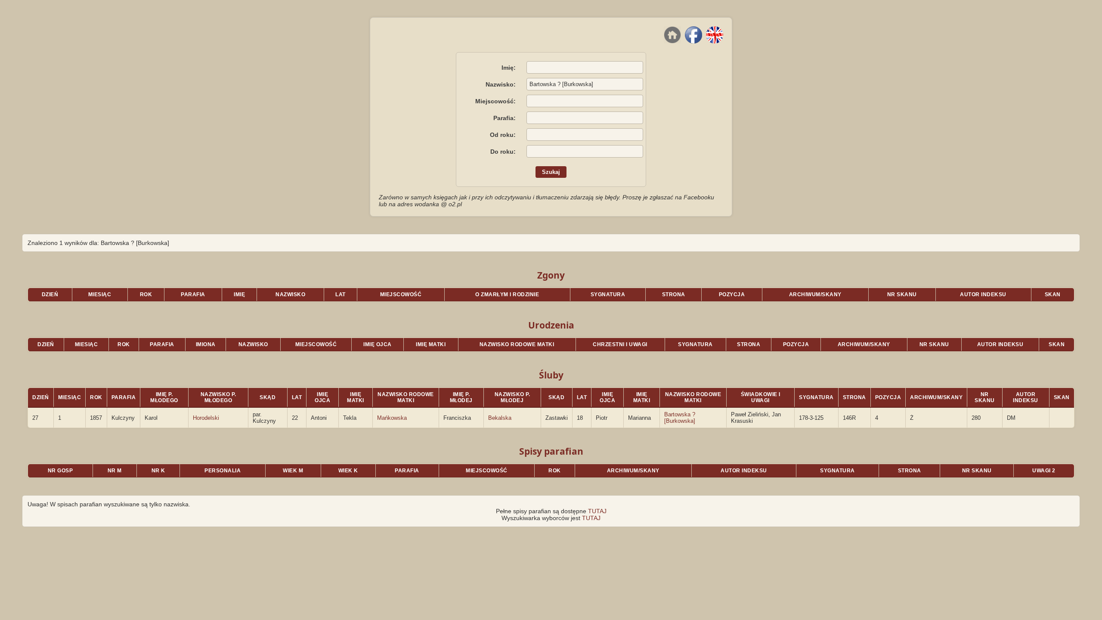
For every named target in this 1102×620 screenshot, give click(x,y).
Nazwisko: (501, 84)
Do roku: (503, 151)
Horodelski (206, 418)
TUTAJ (597, 511)
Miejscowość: (495, 101)
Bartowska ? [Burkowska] (679, 417)
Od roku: (503, 134)
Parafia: (504, 118)
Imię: (508, 67)
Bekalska (499, 418)
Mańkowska (392, 418)
